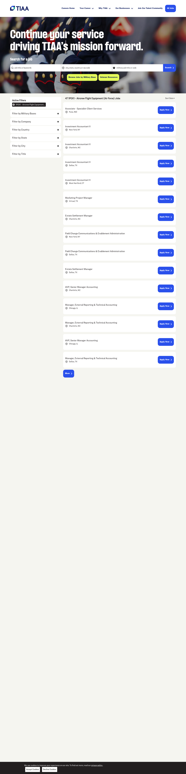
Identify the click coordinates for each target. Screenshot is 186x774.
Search (168, 68)
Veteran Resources (109, 77)
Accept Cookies (32, 769)
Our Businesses (123, 8)
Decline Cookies (49, 769)
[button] (35, 113)
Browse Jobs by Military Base (82, 77)
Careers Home (68, 8)
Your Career (85, 8)
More (67, 374)
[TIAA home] (19, 8)
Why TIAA (103, 8)
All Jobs (170, 8)
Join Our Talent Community (150, 8)
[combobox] (35, 68)
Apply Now (164, 110)
